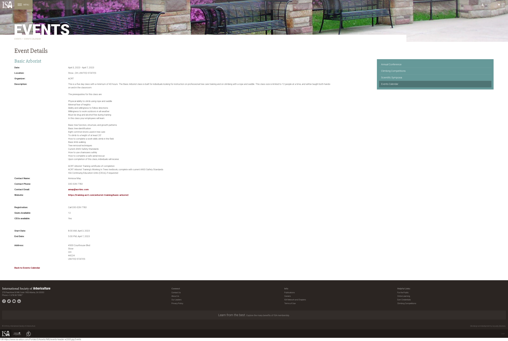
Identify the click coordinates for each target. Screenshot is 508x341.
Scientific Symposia (391, 77)
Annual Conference (391, 64)
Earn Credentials (404, 300)
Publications (289, 292)
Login (503, 334)
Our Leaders (176, 300)
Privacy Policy (177, 303)
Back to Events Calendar (27, 267)
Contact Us (176, 292)
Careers (287, 296)
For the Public (403, 292)
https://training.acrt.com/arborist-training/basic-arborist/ (98, 195)
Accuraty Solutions (498, 326)
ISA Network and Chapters (295, 300)
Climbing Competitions (393, 70)
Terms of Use (290, 303)
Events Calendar (389, 84)
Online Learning (403, 296)
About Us (175, 296)
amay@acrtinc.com (78, 189)
